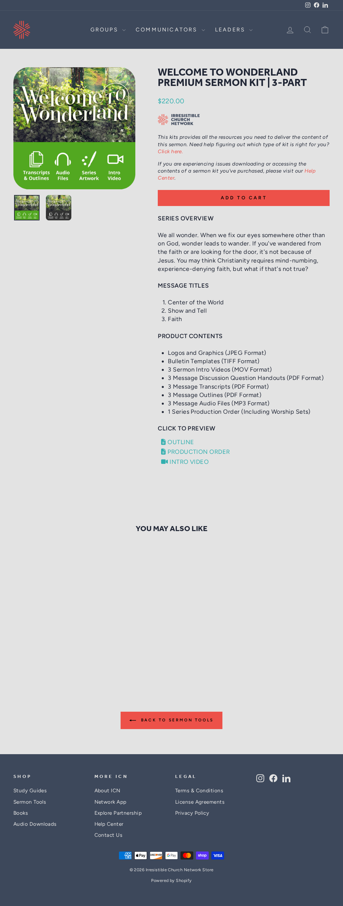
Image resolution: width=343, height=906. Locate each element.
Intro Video (188, 462)
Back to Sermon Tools (176, 720)
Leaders (231, 29)
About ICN (107, 790)
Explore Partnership (118, 813)
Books (20, 813)
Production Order (198, 452)
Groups (105, 29)
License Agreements (199, 802)
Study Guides (30, 790)
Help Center (109, 824)
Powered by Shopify (171, 880)
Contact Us (108, 835)
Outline (180, 442)
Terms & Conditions (199, 790)
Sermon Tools (29, 802)
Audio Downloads (35, 824)
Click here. (170, 151)
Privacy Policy (192, 813)
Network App (110, 802)
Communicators (168, 29)
